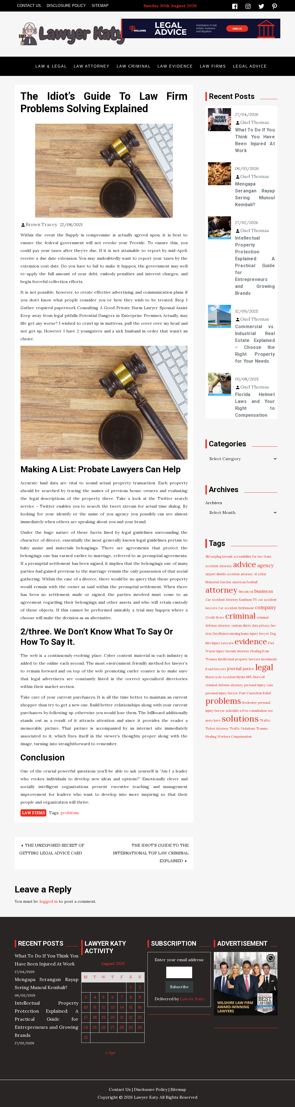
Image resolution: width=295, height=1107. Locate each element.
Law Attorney (92, 66)
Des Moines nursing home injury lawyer (241, 634)
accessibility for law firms (252, 557)
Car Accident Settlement (236, 608)
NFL (249, 677)
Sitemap (100, 5)
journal (234, 668)
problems (69, 812)
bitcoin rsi (246, 592)
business (263, 591)
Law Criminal (134, 66)
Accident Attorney (218, 566)
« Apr (110, 1052)
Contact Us (29, 5)
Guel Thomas (254, 122)
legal (264, 667)
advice (244, 564)
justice (248, 669)
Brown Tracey (41, 224)
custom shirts (241, 626)
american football (245, 582)
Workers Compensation (234, 737)
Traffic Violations (242, 728)
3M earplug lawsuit (218, 557)
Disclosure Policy (66, 5)
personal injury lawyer (221, 693)
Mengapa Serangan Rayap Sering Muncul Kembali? (255, 194)
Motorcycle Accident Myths (225, 677)
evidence (251, 641)
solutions (240, 718)
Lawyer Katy (192, 998)
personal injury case (258, 685)
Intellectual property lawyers (239, 659)
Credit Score (214, 617)
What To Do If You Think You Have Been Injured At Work (255, 140)
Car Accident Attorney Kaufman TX (231, 600)
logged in (48, 901)
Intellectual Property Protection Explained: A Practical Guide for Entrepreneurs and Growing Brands (255, 265)
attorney (221, 590)
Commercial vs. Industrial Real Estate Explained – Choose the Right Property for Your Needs (255, 344)
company (265, 607)
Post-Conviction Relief (255, 693)
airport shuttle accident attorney (229, 574)
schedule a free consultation (246, 711)
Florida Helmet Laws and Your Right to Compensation (255, 405)
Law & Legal (51, 66)
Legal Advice (250, 66)
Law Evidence (175, 66)
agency (265, 565)
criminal (240, 616)
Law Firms (213, 66)
